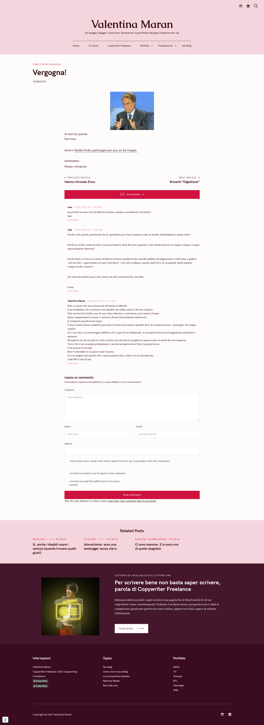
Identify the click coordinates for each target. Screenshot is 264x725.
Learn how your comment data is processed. (132, 501)
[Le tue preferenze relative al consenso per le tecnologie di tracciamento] (5, 720)
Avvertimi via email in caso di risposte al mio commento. (98, 473)
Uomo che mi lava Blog (47, 64)
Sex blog (61, 539)
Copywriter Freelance (119, 45)
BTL (175, 680)
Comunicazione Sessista (116, 676)
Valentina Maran (76, 300)
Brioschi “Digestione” (185, 182)
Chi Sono (93, 45)
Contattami (39, 676)
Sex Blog (186, 45)
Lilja (70, 229)
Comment (69, 389)
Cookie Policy (41, 686)
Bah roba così (110, 685)
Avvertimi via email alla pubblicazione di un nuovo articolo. (95, 483)
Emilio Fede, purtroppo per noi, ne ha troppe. (106, 150)
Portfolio (144, 45)
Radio (176, 666)
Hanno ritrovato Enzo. (80, 182)
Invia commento (132, 494)
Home (76, 45)
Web (175, 689)
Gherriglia (178, 685)
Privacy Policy (41, 681)
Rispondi (73, 220)
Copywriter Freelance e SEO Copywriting (55, 671)
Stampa (177, 676)
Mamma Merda (157, 539)
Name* (67, 426)
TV (174, 671)
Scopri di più (126, 628)
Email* (139, 426)
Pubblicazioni (165, 45)
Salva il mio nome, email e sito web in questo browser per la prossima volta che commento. (120, 461)
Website (68, 443)
